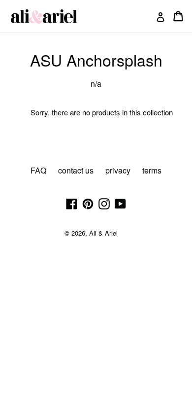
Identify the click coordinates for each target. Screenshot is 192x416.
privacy (117, 170)
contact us (76, 170)
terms (151, 170)
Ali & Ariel (103, 233)
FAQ (38, 170)
